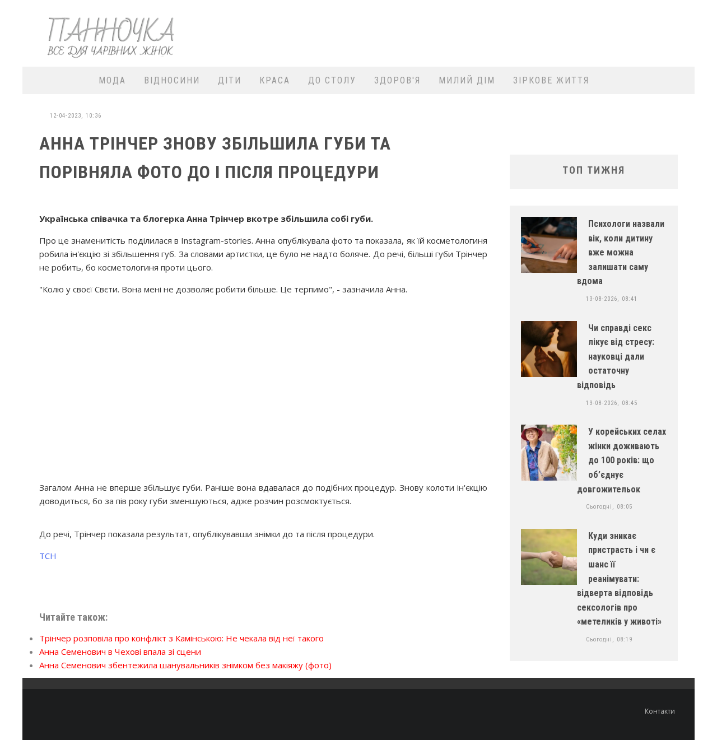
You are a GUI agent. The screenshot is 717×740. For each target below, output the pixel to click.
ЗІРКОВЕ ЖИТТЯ (551, 80)
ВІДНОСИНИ (172, 80)
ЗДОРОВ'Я (397, 80)
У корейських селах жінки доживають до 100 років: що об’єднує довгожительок (621, 460)
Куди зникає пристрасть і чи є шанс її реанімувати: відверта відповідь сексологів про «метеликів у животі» (619, 578)
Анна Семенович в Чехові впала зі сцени (120, 651)
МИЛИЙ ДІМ (467, 80)
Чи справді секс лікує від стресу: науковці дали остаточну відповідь (615, 356)
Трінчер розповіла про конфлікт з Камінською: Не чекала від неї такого (181, 638)
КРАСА (274, 80)
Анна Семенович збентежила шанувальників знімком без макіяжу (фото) (185, 665)
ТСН (48, 555)
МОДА (112, 80)
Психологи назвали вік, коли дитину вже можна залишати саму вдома (620, 252)
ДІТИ (229, 80)
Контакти (660, 711)
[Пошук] (679, 80)
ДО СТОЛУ (332, 80)
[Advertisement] (485, 32)
